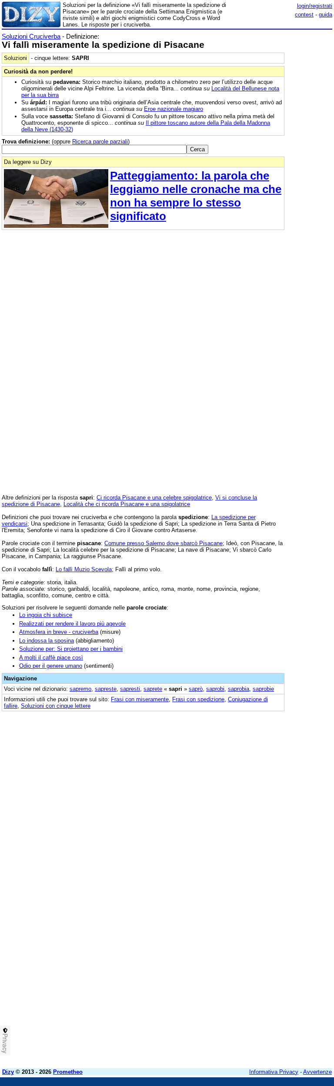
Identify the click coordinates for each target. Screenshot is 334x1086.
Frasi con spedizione (198, 699)
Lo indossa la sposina (46, 640)
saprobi (215, 689)
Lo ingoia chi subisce (45, 615)
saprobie (263, 689)
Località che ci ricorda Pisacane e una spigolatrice (126, 504)
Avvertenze (317, 1072)
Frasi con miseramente (140, 699)
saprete (153, 689)
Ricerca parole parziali (100, 141)
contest (304, 14)
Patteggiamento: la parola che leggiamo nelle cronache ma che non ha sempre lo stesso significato (195, 196)
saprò (196, 689)
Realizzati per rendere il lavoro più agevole (72, 623)
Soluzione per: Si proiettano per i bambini (71, 649)
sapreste (106, 689)
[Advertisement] (267, 771)
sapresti (130, 689)
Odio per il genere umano (50, 666)
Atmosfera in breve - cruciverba (58, 632)
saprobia (238, 689)
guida (325, 14)
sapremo (80, 689)
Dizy (8, 1072)
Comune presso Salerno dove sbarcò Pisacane (163, 543)
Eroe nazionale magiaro (173, 109)
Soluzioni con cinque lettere (55, 706)
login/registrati (314, 6)
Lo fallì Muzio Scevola (84, 569)
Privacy (5, 1043)
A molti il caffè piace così (51, 657)
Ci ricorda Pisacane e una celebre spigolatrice (154, 497)
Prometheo (68, 1072)
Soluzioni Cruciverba (31, 36)
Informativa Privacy (273, 1072)
